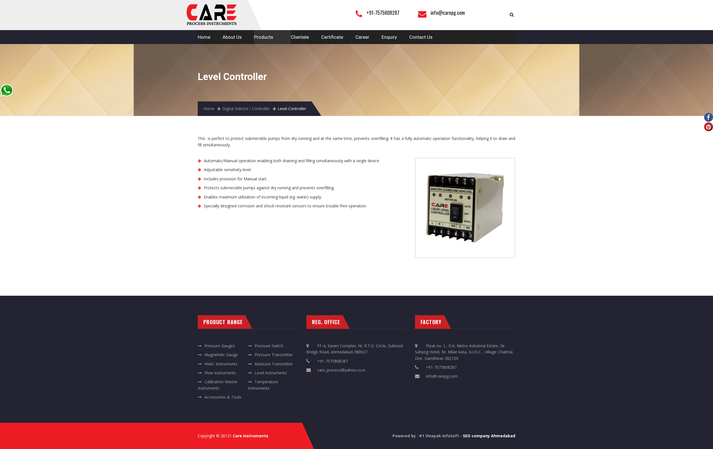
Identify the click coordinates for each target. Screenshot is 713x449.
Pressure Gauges (219, 345)
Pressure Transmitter (274, 354)
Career (362, 37)
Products (263, 37)
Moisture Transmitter (274, 364)
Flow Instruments (220, 372)
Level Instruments (271, 372)
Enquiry (389, 37)
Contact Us (421, 37)
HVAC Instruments (220, 364)
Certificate (332, 37)
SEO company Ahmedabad (489, 435)
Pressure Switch (269, 345)
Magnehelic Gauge (221, 354)
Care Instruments (250, 435)
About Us (232, 37)
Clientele (300, 37)
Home (204, 37)
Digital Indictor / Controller (246, 108)
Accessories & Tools (222, 397)
